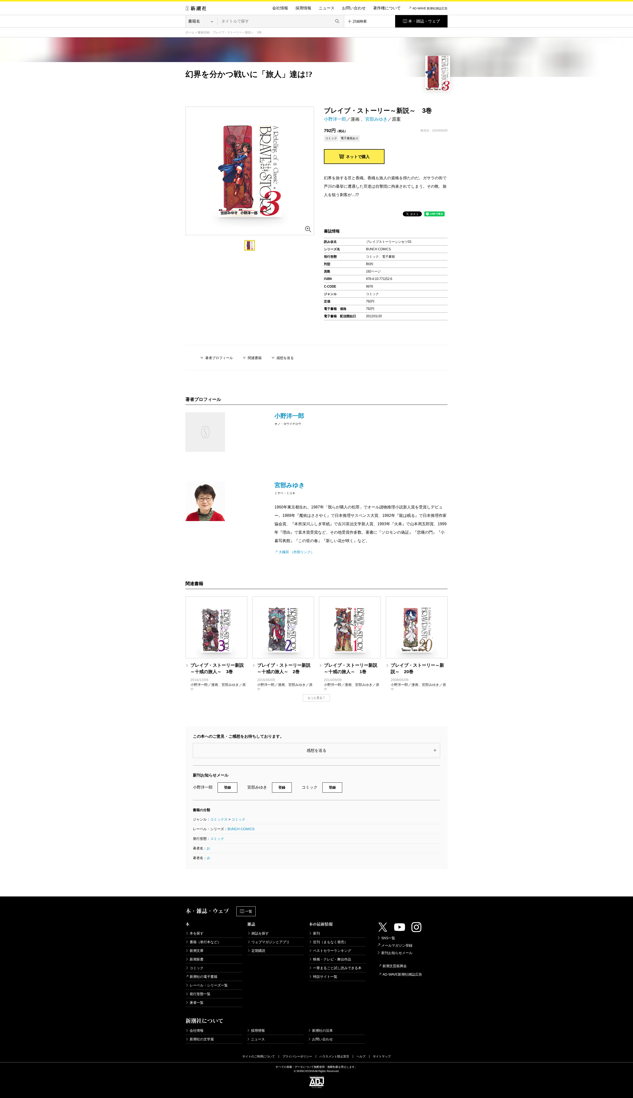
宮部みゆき (376, 119)
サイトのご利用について (258, 1056)
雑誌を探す (260, 933)
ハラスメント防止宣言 (334, 1056)
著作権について (387, 8)
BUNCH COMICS (240, 829)
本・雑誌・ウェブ (424, 21)
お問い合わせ (354, 8)
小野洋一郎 (335, 119)
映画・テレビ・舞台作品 (332, 959)
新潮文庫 (196, 951)
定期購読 (258, 951)
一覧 (248, 911)
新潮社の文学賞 (202, 1039)
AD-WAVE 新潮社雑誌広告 (430, 8)
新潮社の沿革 (322, 1030)
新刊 (316, 933)
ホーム (189, 32)
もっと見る (315, 698)
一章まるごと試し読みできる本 (337, 968)
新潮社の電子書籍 (203, 977)
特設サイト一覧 (325, 977)
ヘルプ (361, 1056)
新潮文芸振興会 (395, 966)
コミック (238, 819)
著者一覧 (196, 1003)
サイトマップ (382, 1056)
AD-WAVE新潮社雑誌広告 (402, 974)
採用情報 (303, 8)
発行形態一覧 (200, 994)
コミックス (218, 819)
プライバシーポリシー (297, 1056)
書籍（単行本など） (205, 942)
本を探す (196, 933)
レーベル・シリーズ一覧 (209, 985)
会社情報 (280, 8)
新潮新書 (196, 959)
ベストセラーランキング (332, 951)
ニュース (327, 8)
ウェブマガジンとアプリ (270, 942)
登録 (227, 787)
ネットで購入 (358, 157)
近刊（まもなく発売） (330, 942)
